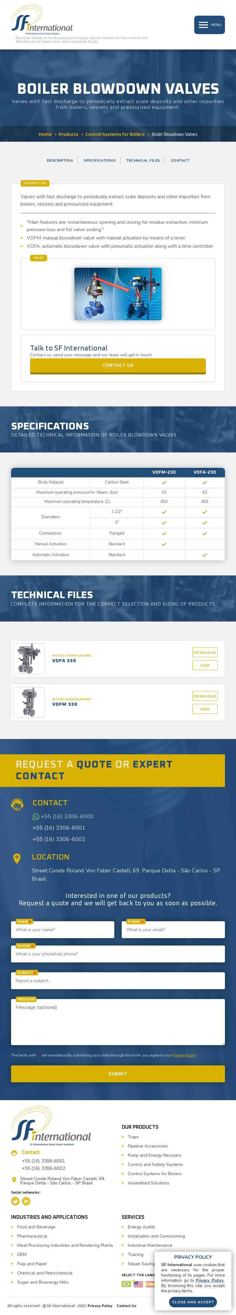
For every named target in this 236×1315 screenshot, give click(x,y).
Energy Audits (141, 1227)
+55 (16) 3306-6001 (59, 827)
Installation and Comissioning (156, 1236)
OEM (21, 1255)
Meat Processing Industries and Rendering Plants (65, 1245)
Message (26, 999)
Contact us (118, 365)
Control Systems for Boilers (155, 1174)
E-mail (134, 921)
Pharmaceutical (32, 1236)
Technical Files (143, 160)
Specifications (100, 160)
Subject (25, 972)
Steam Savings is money (151, 1264)
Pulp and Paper (32, 1264)
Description (60, 160)
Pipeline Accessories (148, 1146)
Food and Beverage (36, 1227)
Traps (133, 1137)
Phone (23, 945)
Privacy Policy (184, 1055)
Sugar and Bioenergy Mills (43, 1282)
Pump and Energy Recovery (154, 1155)
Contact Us (126, 1306)
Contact (180, 160)
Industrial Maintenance (150, 1245)
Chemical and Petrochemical (45, 1273)
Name (22, 921)
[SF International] (42, 19)
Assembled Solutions (148, 1183)
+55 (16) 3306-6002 (59, 839)
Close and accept (193, 1302)
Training (136, 1255)
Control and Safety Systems (155, 1164)
